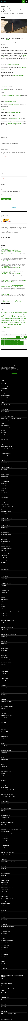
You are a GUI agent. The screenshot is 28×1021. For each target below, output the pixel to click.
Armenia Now (3, 423)
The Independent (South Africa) (7, 940)
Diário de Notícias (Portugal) (6, 548)
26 (6, 344)
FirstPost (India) (4, 613)
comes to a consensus (14, 104)
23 (21, 342)
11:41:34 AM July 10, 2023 (5, 267)
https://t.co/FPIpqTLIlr (13, 250)
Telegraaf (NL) (3, 910)
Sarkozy (13, 322)
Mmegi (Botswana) (4, 782)
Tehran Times (3, 908)
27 (10, 344)
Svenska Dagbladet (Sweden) (7, 901)
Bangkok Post (3, 444)
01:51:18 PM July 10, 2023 (5, 256)
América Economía (4, 409)
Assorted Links (4, 6)
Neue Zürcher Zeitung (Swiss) (7, 794)
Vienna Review (4, 985)
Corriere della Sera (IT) (5, 504)
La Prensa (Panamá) (5, 741)
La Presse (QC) (4, 743)
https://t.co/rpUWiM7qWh (6, 266)
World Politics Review (5, 997)
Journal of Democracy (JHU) (6, 715)
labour (21, 318)
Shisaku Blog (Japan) (5, 880)
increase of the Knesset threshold (13, 123)
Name (2, 173)
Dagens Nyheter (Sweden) (6, 511)
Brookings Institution (5, 462)
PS (24, 320)
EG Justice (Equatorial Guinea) (7, 567)
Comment (3, 156)
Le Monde (3, 761)
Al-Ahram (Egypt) (4, 400)
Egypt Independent (5, 569)
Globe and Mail (4, 641)
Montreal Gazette (4, 787)
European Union (10, 316)
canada (18, 312)
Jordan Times (3, 713)
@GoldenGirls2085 (6, 280)
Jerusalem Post (4, 708)
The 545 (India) (4, 915)
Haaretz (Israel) (4, 652)
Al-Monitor (3, 402)
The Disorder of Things (5, 931)
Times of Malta (4, 963)
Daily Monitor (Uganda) (5, 520)
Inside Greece (3, 685)
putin (2, 322)
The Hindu (3, 938)
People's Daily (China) (5, 836)
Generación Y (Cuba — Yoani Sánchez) (8, 634)
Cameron (13, 312)
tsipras (6, 324)
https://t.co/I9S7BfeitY (5, 260)
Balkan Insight (3, 441)
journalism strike (5, 86)
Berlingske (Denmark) (5, 458)
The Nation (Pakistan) (5, 949)
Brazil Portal (3, 460)
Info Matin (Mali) (4, 680)
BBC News (3, 451)
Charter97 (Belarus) (5, 481)
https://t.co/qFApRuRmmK (6, 290)
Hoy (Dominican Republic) (6, 662)
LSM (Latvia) (3, 768)
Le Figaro (2, 757)
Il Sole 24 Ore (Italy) (5, 678)
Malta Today (3, 775)
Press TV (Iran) (4, 850)
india (10, 318)
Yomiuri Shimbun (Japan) (5, 1008)
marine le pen (7, 320)
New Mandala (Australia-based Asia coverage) (10, 796)
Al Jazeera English (4, 397)
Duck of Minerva (4, 555)
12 (6, 340)
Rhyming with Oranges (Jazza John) (8, 861)
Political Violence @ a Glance (6, 843)
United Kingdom (13, 324)
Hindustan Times (4, 657)
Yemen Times (3, 1006)
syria (23, 322)
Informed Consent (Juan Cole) (7, 683)
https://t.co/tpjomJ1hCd (9, 276)
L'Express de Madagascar (6, 731)
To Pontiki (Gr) (4, 968)
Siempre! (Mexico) (4, 882)
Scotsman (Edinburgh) (5, 873)
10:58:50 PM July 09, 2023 (5, 286)
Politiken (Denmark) (5, 845)
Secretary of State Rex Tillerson (8, 367)
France (19, 316)
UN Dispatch (3, 978)
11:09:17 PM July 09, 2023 (5, 282)
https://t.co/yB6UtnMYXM (16, 300)
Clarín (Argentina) (4, 497)
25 (2, 344)
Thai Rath (3, 912)
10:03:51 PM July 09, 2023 (5, 292)
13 (10, 340)
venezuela (8, 327)
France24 (2, 622)
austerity (4, 312)
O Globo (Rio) (3, 819)
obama (19, 320)
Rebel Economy (4, 857)
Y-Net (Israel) (3, 1004)
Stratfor (2, 894)
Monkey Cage (3, 785)
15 (17, 340)
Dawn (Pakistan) (4, 539)
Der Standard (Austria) (5, 546)
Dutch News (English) (5, 557)
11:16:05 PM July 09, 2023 (5, 278)
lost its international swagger (12, 64)
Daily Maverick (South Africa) (6, 518)
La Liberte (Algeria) (4, 734)
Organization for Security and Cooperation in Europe (11, 829)
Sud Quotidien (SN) (4, 896)
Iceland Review (4, 673)
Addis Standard (4, 388)
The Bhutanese (4, 921)
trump (4, 324)
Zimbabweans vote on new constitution (9, 143)
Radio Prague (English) (5, 854)
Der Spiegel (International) (6, 543)
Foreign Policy (3, 618)
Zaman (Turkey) (4, 1011)
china (25, 312)
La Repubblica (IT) (4, 745)
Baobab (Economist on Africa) (7, 448)
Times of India (3, 961)
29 (17, 344)
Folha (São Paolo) (4, 615)
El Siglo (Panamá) (4, 587)
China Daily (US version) (5, 485)
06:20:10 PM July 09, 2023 (5, 297)
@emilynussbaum (5, 294)
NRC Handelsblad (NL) (5, 815)
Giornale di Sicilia (4, 636)
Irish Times (3, 692)
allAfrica (2, 406)
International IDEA (4, 687)
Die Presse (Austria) (5, 550)
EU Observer (3, 601)
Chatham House (4, 483)
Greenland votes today (6, 138)
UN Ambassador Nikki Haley (7, 370)
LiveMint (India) (4, 766)
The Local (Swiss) (4, 947)
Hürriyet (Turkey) (4, 671)
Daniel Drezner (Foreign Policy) (7, 536)
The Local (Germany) (5, 945)
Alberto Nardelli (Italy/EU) (6, 404)
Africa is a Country (4, 390)
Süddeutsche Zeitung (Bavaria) (7, 898)
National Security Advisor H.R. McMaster (10, 372)
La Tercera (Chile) (4, 747)
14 (14, 340)
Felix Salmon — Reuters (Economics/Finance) (10, 611)
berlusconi (8, 312)
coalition (2, 314)
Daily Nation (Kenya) (5, 522)
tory (2, 324)
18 (2, 342)
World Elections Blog (5, 995)
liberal (25, 318)
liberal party (3, 320)
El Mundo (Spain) (4, 578)
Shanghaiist (3, 877)
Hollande (6, 318)
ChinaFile (2, 490)
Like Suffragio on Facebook (8, 350)
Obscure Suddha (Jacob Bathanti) (7, 822)
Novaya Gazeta (4, 812)
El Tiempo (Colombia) (5, 590)
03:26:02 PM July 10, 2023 (5, 251)
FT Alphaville (3, 632)
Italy (16, 318)
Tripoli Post (3, 973)
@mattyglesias (20, 270)
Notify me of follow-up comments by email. (10, 191)
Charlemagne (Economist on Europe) (8, 478)
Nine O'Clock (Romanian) (6, 808)
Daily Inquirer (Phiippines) (6, 516)
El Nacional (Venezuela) (5, 580)
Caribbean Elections (5, 474)
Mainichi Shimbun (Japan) (6, 771)
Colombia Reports (4, 499)
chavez (23, 312)
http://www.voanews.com (6, 666)
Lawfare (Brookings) (5, 754)
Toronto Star (3, 970)
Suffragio (3, 1)
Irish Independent (4, 690)
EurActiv (2, 604)
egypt (2, 316)
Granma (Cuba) (4, 643)
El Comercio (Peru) (4, 571)
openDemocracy (4, 826)
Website (2, 184)
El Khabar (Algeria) (4, 576)
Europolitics (3, 606)
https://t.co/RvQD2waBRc (6, 272)
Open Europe (3, 824)
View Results (14, 375)
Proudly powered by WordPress (6, 1019)
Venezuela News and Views (6, 983)
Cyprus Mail (3, 509)
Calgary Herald (4, 469)
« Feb (2, 345)
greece (2, 318)
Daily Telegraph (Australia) (6, 529)
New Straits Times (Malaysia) (6, 799)
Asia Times (3, 430)
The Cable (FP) (4, 924)
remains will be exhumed (18, 75)
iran (12, 318)
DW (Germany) (4, 560)
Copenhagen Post (4, 502)
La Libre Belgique (4, 736)
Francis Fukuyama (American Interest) (8, 625)
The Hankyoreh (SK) (5, 935)
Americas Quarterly (5, 411)
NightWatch (3, 805)
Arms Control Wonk (5, 425)
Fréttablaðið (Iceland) (5, 629)
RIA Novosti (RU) (4, 863)
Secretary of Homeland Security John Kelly (10, 369)
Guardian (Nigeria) (4, 648)
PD (23, 320)
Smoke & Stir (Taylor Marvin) (6, 884)
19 (6, 342)
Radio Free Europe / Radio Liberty (7, 852)
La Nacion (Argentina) (5, 738)
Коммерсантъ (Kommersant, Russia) (8, 1013)
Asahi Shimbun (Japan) (5, 427)
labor (18, 318)
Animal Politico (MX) (5, 420)
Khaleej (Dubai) (4, 717)
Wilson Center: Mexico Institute (7, 992)
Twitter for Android (17, 251)
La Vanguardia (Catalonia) (6, 750)
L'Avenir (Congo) (4, 727)
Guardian (2, 645)
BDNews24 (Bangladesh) (6, 453)
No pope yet (3, 109)
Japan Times (3, 703)
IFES (1, 676)
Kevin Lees (12, 13)
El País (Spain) (3, 585)
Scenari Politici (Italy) (5, 870)
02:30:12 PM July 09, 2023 (5, 301)
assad (1, 312)
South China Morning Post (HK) (7, 887)
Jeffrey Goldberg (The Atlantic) (7, 706)
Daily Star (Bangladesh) (5, 525)
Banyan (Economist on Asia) (6, 446)
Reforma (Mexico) (4, 859)
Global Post (3, 638)
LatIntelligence (4, 752)
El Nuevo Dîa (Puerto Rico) (6, 583)
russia (10, 322)
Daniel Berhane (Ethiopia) (6, 534)
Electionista (3, 597)
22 (17, 342)
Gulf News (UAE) (4, 650)
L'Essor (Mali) (3, 729)
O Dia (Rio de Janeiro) (5, 817)
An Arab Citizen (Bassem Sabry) (7, 413)
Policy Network (4, 840)
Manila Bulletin (4, 778)
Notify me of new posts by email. (8, 195)
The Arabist (3, 917)
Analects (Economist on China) (7, 416)
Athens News (3, 432)
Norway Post (3, 810)
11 (2, 340)
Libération (3, 764)
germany (23, 316)
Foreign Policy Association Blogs (7, 620)
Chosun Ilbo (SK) (4, 492)
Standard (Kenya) (4, 889)
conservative (12, 314)
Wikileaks (2, 990)
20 (10, 342)
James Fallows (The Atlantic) (6, 701)
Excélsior (2, 608)
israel (14, 318)
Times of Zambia (4, 966)
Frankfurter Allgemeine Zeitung (7, 627)
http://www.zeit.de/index (6, 669)
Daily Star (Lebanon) (5, 527)
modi (16, 320)
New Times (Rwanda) (5, 801)
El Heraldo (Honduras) (5, 574)
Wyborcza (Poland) (4, 999)
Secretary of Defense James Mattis (9, 368)
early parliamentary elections (13, 112)
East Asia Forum (4, 564)
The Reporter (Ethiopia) (5, 952)
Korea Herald (3, 720)
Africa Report (3, 393)
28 (14, 344)
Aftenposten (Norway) (5, 395)
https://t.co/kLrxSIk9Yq (9, 281)
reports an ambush (15, 79)
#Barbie (24, 280)
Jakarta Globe (3, 696)
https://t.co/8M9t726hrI (19, 254)
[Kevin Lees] (3, 247)
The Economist (4, 933)
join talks (11, 42)
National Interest (4, 792)
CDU (21, 312)
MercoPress (3, 780)
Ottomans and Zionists (5, 831)
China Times (3, 488)
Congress (6, 314)
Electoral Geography (5, 599)
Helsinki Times (4, 655)
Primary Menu (26, 1)
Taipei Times (3, 905)
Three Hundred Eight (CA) (6, 959)
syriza (25, 322)
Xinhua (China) (4, 1002)
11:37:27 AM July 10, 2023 (5, 273)
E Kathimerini (3, 562)
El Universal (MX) (4, 592)
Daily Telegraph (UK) (5, 532)
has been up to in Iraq (15, 118)
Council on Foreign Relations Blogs (8, 506)
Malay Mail (3, 773)
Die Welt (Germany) (5, 553)
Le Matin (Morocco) (4, 759)
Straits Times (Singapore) (6, 891)
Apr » (4, 345)
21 (14, 342)
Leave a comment (19, 13)
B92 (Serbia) (3, 437)
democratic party (21, 314)
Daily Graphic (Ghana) (5, 513)
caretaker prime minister (10, 101)
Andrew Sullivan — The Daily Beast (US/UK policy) (11, 418)
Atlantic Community (5, 434)
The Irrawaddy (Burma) (5, 942)
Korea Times (3, 722)
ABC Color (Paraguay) (5, 386)
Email (2, 178)
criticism (5, 89)
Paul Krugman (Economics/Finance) (8, 833)
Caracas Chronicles (4, 471)
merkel (13, 320)
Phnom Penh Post (4, 838)
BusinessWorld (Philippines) (6, 467)
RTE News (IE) (4, 866)
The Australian (4, 919)
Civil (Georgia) (3, 495)
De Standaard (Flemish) (5, 541)
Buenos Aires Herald (5, 464)
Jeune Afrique (3, 710)
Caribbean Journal (4, 476)
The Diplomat (3, 928)
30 (21, 344)
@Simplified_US (5, 249)
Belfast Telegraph (4, 455)
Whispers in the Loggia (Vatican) (7, 988)
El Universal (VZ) (4, 594)
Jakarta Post (3, 699)
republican (6, 322)
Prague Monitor (4, 847)
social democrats (18, 322)
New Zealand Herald (5, 803)
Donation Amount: (4, 215)
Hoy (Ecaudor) (3, 664)
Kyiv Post (3, 724)
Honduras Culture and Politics (7, 659)
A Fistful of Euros (4, 383)
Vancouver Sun (4, 981)
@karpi (3, 253)
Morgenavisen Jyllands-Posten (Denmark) (9, 789)
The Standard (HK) (4, 954)
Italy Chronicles (4, 694)
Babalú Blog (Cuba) (4, 439)
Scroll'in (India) (4, 875)
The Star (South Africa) (5, 956)
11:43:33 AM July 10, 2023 (5, 261)
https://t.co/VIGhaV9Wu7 (17, 285)
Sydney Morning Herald (5, 903)
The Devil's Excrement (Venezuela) (8, 926)
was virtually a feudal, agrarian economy (12, 95)
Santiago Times (4, 868)
